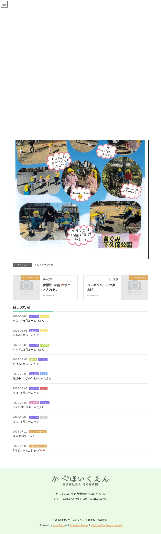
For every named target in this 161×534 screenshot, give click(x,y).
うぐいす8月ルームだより (29, 407)
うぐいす (34, 403)
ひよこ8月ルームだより (27, 421)
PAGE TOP (153, 514)
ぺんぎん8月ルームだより (29, 349)
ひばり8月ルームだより (27, 392)
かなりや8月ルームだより (29, 320)
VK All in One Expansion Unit (106, 525)
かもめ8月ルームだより (27, 335)
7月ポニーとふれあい (26, 450)
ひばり (44, 388)
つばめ (44, 374)
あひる (33, 359)
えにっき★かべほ (44, 264)
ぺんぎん (44, 345)
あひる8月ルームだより (27, 364)
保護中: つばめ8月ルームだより (32, 378)
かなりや (44, 316)
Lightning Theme (79, 525)
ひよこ (44, 417)
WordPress (59, 525)
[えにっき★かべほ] (26, 283)
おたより (34, 316)
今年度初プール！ (24, 436)
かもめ (44, 331)
